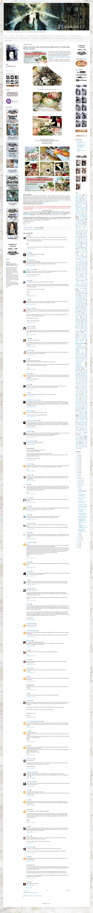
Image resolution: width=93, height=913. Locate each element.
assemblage (78, 231)
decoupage (81, 261)
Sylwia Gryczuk (80, 420)
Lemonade (83, 327)
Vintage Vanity (78, 438)
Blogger (48, 903)
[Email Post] (35, 227)
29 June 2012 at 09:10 (31, 619)
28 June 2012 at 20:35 (31, 480)
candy (28, 229)
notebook (84, 371)
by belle (28, 252)
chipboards (78, 246)
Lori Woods (85, 334)
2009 (78, 545)
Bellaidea (28, 532)
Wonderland (79, 444)
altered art (81, 204)
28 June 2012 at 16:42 (31, 255)
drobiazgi (85, 267)
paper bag (78, 381)
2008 (78, 547)
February (80, 538)
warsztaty (83, 439)
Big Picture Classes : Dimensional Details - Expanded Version (59, 57)
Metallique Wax (80, 352)
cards (84, 242)
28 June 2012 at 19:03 (31, 444)
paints (82, 380)
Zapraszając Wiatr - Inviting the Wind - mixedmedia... (82, 520)
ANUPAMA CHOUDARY (31, 630)
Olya (84, 376)
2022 (78, 460)
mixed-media (79, 362)
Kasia (77, 317)
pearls (78, 385)
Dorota (86, 266)
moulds (78, 369)
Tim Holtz (80, 429)
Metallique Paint (80, 351)
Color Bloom (81, 252)
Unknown (28, 561)
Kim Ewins (29, 668)
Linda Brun (29, 497)
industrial (77, 305)
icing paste (78, 302)
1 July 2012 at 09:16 (31, 786)
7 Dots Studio (80, 141)
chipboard (81, 244)
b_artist (28, 384)
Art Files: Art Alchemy (24, 38)
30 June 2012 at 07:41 (31, 672)
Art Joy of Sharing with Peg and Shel (34, 721)
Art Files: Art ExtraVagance (11, 38)
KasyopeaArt (78, 321)
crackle (77, 255)
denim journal (82, 263)
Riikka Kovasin (30, 326)
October (79, 482)
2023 (78, 458)
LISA (27, 826)
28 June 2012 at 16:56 (31, 304)
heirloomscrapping (30, 781)
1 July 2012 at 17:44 (31, 832)
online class (78, 377)
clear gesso (81, 248)
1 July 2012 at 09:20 (31, 795)
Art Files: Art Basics (61, 35)
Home (6, 35)
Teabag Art (83, 424)
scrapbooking (78, 401)
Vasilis (77, 435)
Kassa (86, 319)
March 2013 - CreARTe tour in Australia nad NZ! (82, 507)
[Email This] (37, 227)
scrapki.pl (85, 402)
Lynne (28, 730)
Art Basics (83, 216)
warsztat (78, 439)
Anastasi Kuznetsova (80, 208)
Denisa (77, 264)
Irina (86, 307)
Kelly (76, 322)
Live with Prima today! (82, 497)
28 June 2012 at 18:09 (31, 416)
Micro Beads (84, 356)
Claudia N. (29, 700)
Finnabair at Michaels (80, 283)
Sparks (85, 408)
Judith (28, 856)
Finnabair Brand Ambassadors (61, 38)
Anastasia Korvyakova (80, 209)
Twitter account (26, 214)
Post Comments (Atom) (33, 892)
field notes (80, 278)
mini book (84, 357)
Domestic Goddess (79, 266)
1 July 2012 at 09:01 (31, 754)
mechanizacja (79, 344)
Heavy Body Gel (80, 300)
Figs (27, 676)
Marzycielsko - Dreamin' (82, 504)
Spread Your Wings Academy (82, 411)
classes (85, 247)
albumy (77, 202)
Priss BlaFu (80, 387)
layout (79, 327)
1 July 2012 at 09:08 (31, 777)
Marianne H (29, 640)
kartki (84, 316)
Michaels (77, 356)
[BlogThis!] (38, 227)
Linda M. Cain (29, 464)
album (84, 201)
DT (78, 268)
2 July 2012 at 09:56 (31, 861)
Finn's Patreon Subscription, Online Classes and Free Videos (41, 35)
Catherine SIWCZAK (31, 441)
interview (79, 307)
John (86, 311)
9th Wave (84, 198)
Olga (82, 372)
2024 (78, 457)
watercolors (83, 440)
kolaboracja (36, 229)
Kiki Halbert (29, 350)
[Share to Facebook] (41, 227)
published (80, 388)
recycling (83, 391)
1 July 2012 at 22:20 (31, 843)
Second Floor (78, 404)
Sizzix (83, 406)
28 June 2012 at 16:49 (31, 295)
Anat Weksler (78, 211)
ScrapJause (79, 402)
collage (85, 251)
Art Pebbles (79, 223)
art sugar (81, 226)
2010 (78, 544)
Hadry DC (81, 298)
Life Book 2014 (78, 328)
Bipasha (81, 235)
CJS (76, 247)
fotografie (85, 284)
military (79, 357)
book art (81, 237)
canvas (77, 242)
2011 (78, 542)
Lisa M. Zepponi (30, 847)
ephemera (81, 274)
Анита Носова (30, 259)
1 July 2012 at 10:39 (31, 805)
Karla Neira (82, 315)
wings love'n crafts (30, 269)
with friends (85, 443)
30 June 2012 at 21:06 (31, 717)
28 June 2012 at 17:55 (31, 407)
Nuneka (77, 372)
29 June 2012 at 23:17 (31, 655)
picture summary (84, 385)
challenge (85, 243)
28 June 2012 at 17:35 (31, 369)
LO (86, 333)
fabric (83, 275)
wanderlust (85, 438)
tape (27, 392)
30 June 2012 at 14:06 (31, 681)
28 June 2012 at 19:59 (31, 460)
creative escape (78, 257)
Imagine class (84, 302)
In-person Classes (20, 35)
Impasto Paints (80, 303)
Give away (31, 229)
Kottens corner (30, 758)
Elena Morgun (79, 270)
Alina (28, 580)
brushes (82, 239)
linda (27, 745)
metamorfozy (78, 353)
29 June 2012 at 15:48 (31, 626)
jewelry (82, 311)
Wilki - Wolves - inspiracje (81, 499)
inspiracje (83, 305)
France (84, 285)
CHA (80, 243)
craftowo (83, 256)
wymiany (77, 447)
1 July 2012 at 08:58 (31, 741)
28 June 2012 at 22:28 (31, 502)
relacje (77, 392)
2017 (78, 468)
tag (86, 421)
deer (76, 263)
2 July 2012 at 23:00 (31, 885)
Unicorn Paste (83, 434)
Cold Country (82, 249)
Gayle (82, 286)
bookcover (84, 238)
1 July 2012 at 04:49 (31, 727)
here (44, 202)
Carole (77, 243)
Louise (79, 335)
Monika (77, 367)
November (80, 480)
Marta (83, 339)
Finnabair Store (78, 284)
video (81, 437)
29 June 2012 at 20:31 (31, 646)
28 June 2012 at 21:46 (31, 493)
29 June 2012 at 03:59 (31, 558)
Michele (28, 514)
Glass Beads (84, 292)
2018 (78, 467)
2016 (78, 470)
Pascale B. (80, 382)
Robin (28, 484)
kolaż (84, 323)
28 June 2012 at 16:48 (31, 276)
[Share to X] (40, 227)
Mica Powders (81, 355)
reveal (79, 394)
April (79, 535)
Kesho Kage (85, 322)
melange (77, 346)
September (80, 483)
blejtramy (83, 236)
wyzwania (77, 448)
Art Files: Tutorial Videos (76, 38)
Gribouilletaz (29, 431)
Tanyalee (79, 423)
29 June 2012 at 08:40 (31, 600)
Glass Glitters (81, 293)
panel (86, 380)
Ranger (83, 390)
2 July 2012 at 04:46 (31, 852)
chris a (28, 506)
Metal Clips (82, 346)
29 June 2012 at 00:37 (31, 528)
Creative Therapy (83, 258)
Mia (27, 358)
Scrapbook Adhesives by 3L (81, 400)
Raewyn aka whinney (31, 772)
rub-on (83, 397)
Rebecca (77, 391)
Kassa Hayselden (81, 320)
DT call (82, 268)
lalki (78, 326)
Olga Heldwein (83, 374)
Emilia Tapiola (84, 273)
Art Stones (84, 224)
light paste (84, 328)
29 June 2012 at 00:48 (31, 538)
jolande (28, 338)
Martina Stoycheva (80, 340)
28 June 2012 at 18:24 (31, 437)
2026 (78, 453)
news (84, 370)
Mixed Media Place (81, 145)
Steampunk (78, 414)
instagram (85, 306)
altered (85, 203)
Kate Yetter (29, 474)
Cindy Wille (84, 246)
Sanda (83, 398)
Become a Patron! (9, 70)
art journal (81, 222)
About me (12, 35)
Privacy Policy (8, 40)
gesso (85, 288)
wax (77, 442)
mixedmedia (78, 363)
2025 (78, 455)
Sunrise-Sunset (82, 418)
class (80, 247)
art (77, 215)
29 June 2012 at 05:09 (31, 567)
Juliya (82, 313)
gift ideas (81, 290)
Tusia (77, 432)
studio (77, 418)
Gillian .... (28, 836)
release (82, 392)
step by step (83, 415)
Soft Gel (79, 408)
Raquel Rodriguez (30, 623)
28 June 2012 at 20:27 (31, 471)
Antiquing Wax (84, 213)
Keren (80, 322)
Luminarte (85, 335)
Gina (27, 650)
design (82, 264)
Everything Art (78, 275)
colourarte (77, 253)
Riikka (83, 396)
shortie (78, 406)
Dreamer (79, 267)
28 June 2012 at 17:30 (31, 355)
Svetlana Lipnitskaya (80, 419)
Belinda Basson (30, 308)
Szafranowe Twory (79, 421)
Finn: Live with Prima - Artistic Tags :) (82, 495)
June (79, 489)
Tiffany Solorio (84, 428)
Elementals (83, 269)
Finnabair (78, 280)
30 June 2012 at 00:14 (31, 664)
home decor (82, 301)
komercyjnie (78, 325)
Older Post (69, 890)
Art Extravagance (80, 219)
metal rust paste (82, 347)
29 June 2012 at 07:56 (31, 584)
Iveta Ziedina (80, 308)
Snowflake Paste (79, 407)
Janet (28, 299)
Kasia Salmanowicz (81, 318)
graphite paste (82, 296)
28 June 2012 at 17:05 (31, 322)
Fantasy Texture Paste (82, 277)
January (79, 540)
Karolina (77, 316)
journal (79, 312)
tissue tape (84, 430)
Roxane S (77, 397)
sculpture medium (81, 403)
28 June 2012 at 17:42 (31, 380)
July (79, 487)
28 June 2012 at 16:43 (31, 265)
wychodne (83, 446)
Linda (77, 330)
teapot (77, 425)
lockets (80, 334)
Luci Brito (29, 571)
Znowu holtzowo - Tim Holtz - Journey (82, 502)
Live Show (81, 333)
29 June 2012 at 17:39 (31, 636)
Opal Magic (83, 379)
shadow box (85, 404)
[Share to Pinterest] (43, 227)
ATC (84, 231)
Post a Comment (28, 887)
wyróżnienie (83, 447)
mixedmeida (78, 365)
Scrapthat (29, 373)
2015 (78, 472)
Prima (78, 149)
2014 (78, 474)
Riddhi (77, 396)
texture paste (83, 425)
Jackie (28, 790)
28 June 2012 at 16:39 (31, 248)
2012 (78, 477)
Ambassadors (78, 206)
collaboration (78, 251)
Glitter (77, 295)
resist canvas (84, 393)
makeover (79, 337)
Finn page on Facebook (56, 213)
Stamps (80, 412)
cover (84, 253)
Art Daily (82, 218)
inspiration (78, 306)
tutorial (85, 432)
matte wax (79, 342)
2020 (78, 463)
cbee (28, 235)
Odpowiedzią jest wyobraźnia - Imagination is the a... (82, 530)
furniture (77, 286)
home (77, 301)
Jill (27, 693)
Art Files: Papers (35, 38)
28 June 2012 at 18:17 (31, 427)
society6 (85, 407)
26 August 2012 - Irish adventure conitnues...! (82, 510)
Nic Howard (59, 54)
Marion (28, 659)
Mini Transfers (79, 358)
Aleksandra (83, 202)
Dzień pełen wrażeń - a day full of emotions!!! (82, 517)
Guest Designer (79, 297)
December (80, 478)
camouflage (78, 241)
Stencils (84, 414)
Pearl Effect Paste (83, 383)
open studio (78, 380)
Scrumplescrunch (30, 542)
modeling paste (80, 366)
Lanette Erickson (83, 326)
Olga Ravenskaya (79, 375)
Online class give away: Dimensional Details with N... (82, 491)
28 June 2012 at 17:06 (31, 334)
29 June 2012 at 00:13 (31, 519)
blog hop (77, 237)
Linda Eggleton (30, 588)
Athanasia (78, 232)
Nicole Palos (78, 371)
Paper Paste (84, 381)
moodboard (83, 367)
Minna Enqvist (29, 410)
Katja (84, 321)
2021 (78, 462)
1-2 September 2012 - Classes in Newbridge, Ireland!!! (82, 526)
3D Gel (80, 194)
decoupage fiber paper (80, 262)
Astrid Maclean (30, 523)
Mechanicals (79, 343)
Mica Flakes (84, 353)
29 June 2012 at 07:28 (31, 576)
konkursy (40, 229)
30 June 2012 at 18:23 (31, 696)
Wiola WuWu (78, 443)
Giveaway (77, 292)
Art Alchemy (83, 215)
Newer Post (26, 890)
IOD (83, 307)
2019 (78, 465)
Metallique (78, 350)
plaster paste (79, 386)
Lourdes (28, 280)
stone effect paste (81, 417)
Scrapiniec (85, 401)
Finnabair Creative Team (46, 38)
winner (83, 442)
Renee (28, 882)
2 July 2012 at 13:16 (31, 878)
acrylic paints (79, 199)
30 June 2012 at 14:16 (31, 689)
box (76, 239)
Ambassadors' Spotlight (80, 207)
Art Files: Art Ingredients (73, 35)
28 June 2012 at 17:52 (31, 388)
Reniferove (78, 393)
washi (77, 440)
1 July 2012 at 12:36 (31, 822)
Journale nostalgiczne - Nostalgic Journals (82, 514)
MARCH (28, 604)
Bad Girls (84, 233)
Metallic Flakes (80, 348)
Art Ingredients (79, 221)
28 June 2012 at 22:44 (31, 510)
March (79, 536)
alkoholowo (77, 203)
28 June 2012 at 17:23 (31, 346)
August (79, 485)
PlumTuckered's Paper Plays (32, 400)
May (79, 533)
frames (79, 285)
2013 (78, 475)
